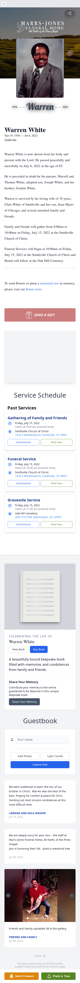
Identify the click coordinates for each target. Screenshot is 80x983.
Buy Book (38, 649)
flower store (33, 289)
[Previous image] (8, 895)
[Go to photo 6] (39, 918)
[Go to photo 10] (48, 918)
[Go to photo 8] (43, 918)
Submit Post (40, 764)
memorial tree (49, 283)
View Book (18, 649)
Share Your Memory (24, 701)
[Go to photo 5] (36, 918)
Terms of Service (50, 966)
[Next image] (72, 895)
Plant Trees (56, 442)
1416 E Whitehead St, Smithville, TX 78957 (41, 435)
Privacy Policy (29, 966)
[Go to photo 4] (34, 918)
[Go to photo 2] (30, 918)
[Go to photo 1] (28, 918)
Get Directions (23, 442)
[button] (40, 895)
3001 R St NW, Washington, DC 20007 (38, 517)
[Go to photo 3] (32, 918)
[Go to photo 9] (45, 918)
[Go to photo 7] (41, 918)
